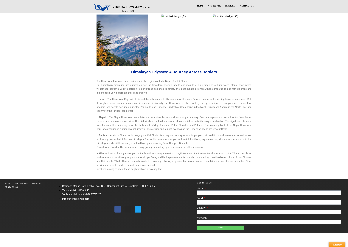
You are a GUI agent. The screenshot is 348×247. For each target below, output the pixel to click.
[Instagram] (128, 209)
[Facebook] (117, 209)
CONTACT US (247, 5)
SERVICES (230, 5)
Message (202, 217)
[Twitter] (138, 209)
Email (200, 198)
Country (201, 207)
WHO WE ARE (214, 5)
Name (200, 188)
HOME (200, 5)
